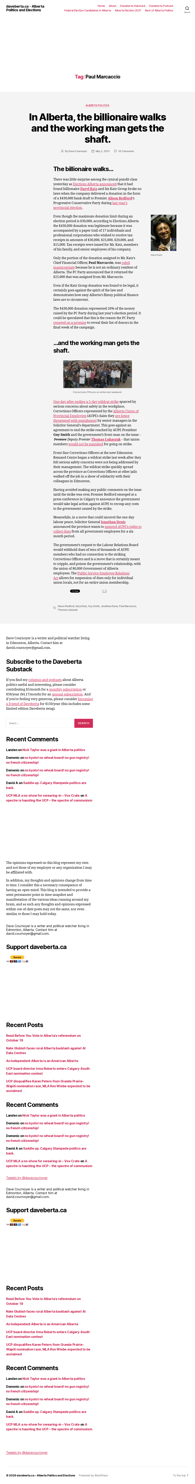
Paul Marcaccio (127, 606)
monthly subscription (65, 689)
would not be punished (85, 444)
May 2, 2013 (103, 151)
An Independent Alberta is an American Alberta (42, 1061)
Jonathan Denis (109, 606)
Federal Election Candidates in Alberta (87, 10)
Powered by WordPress (93, 1475)
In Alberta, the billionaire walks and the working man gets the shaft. (97, 128)
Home (101, 5)
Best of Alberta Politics (159, 10)
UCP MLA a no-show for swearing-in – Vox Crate (43, 795)
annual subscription (67, 694)
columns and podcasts (45, 680)
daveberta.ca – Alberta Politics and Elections (46, 1475)
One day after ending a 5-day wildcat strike (86, 402)
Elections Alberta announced (95, 184)
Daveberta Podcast (161, 5)
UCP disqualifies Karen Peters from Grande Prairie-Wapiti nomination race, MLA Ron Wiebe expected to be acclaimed (48, 1086)
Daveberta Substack (132, 5)
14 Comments (126, 151)
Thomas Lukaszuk (68, 609)
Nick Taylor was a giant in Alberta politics (53, 750)
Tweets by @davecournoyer (27, 1178)
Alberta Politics (97, 105)
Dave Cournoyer (78, 151)
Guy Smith (93, 606)
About (112, 5)
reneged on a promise (69, 323)
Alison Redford (66, 606)
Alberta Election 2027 (128, 10)
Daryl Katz (81, 606)
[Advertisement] (97, 51)
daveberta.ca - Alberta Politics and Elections (25, 8)
